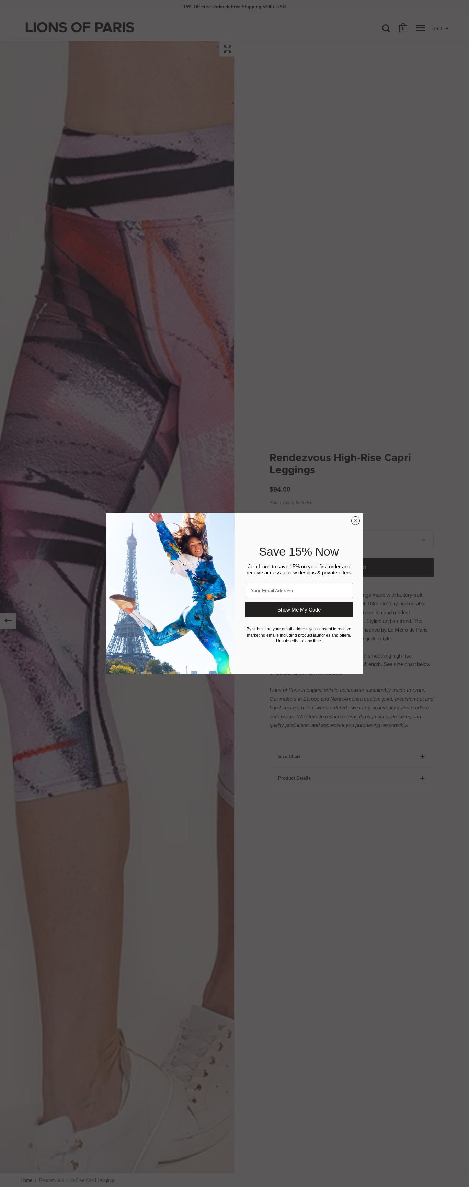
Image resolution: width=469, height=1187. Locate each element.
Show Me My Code (299, 610)
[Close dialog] (355, 520)
